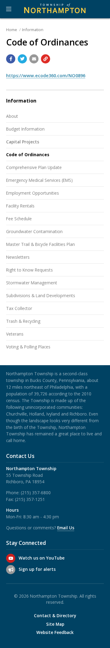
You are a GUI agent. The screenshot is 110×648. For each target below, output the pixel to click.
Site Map (55, 624)
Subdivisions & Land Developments (40, 295)
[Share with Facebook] (10, 58)
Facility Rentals (20, 206)
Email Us (65, 528)
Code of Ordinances (27, 154)
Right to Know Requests (29, 270)
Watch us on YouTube (41, 558)
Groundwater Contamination (34, 231)
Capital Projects (22, 142)
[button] (8, 9)
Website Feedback (55, 632)
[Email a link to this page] (33, 58)
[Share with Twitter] (22, 58)
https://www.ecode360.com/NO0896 (45, 75)
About (12, 116)
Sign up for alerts (37, 569)
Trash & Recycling (23, 321)
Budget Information (25, 129)
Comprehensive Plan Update (34, 167)
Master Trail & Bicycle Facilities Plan (40, 244)
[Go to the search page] (100, 9)
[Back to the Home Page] (55, 9)
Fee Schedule (19, 218)
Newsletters (18, 257)
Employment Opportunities (32, 193)
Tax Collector (19, 308)
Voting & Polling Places (28, 347)
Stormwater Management (31, 283)
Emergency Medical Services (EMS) (39, 180)
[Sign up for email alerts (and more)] (10, 569)
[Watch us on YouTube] (10, 558)
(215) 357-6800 (36, 492)
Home (11, 29)
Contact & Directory (55, 616)
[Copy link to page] (45, 58)
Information (32, 29)
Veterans (15, 334)
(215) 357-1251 (30, 499)
